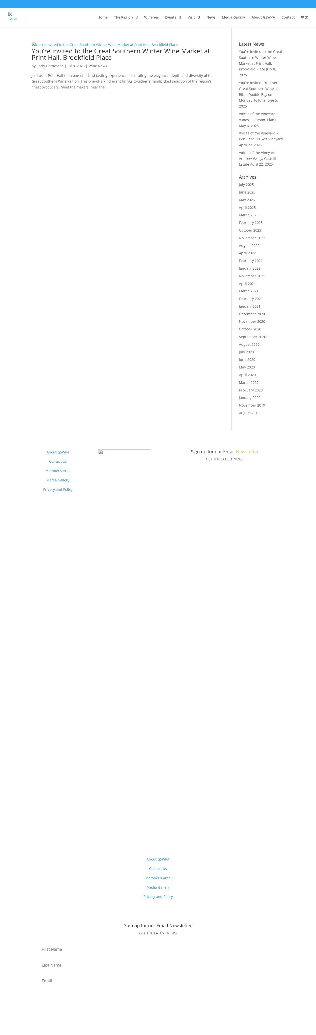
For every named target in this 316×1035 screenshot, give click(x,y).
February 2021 (251, 298)
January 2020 (249, 397)
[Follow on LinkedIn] (134, 831)
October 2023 (250, 230)
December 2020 (252, 314)
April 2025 (247, 207)
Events (170, 18)
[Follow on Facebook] (115, 831)
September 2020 (252, 336)
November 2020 (252, 321)
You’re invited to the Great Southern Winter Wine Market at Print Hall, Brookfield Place (121, 54)
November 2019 (252, 405)
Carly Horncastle (50, 66)
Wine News (98, 66)
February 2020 (251, 390)
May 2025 (247, 199)
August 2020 (249, 344)
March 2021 (248, 291)
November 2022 (252, 238)
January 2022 (249, 268)
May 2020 (247, 367)
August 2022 (249, 245)
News (211, 18)
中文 (304, 18)
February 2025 (251, 222)
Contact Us (58, 461)
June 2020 (247, 359)
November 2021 (252, 276)
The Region (123, 18)
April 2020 (247, 374)
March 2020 (248, 382)
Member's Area (58, 470)
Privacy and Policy (58, 489)
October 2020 (250, 329)
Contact (288, 18)
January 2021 (249, 306)
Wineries (151, 18)
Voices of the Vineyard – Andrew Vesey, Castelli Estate (258, 158)
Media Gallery (233, 18)
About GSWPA (263, 18)
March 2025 (248, 215)
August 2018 (249, 412)
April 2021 (247, 283)
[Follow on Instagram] (125, 831)
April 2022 (247, 253)
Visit (191, 18)
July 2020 (246, 352)
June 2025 (247, 192)
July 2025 (246, 184)
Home (103, 18)
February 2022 (251, 260)
